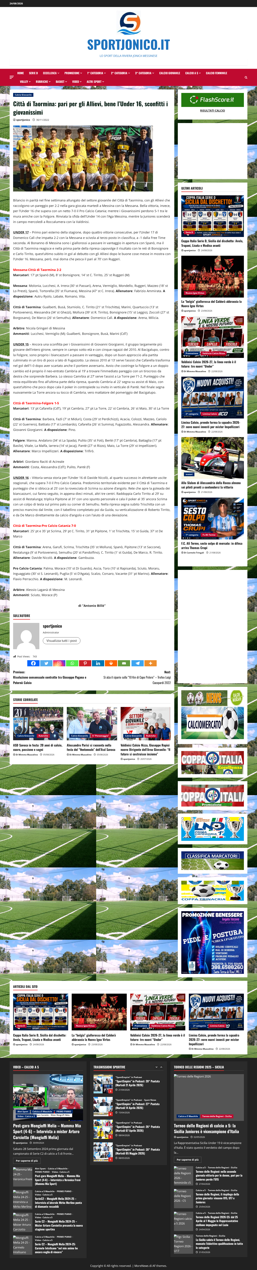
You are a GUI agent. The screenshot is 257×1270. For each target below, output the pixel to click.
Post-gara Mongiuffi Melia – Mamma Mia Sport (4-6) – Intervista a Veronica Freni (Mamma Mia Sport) (22, 1177)
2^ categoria (119, 73)
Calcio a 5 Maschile (42, 1111)
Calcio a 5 (191, 73)
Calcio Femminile (216, 73)
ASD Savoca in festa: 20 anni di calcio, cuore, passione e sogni (37, 747)
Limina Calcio (210, 413)
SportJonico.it (128, 44)
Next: (137, 677)
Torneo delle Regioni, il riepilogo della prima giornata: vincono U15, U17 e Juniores (183, 1198)
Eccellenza (50, 73)
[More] (150, 663)
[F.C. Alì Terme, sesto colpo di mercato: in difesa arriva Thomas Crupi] (212, 518)
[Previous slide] (156, 1067)
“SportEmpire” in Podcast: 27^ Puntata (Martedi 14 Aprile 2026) (103, 1083)
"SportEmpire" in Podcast (128, 1077)
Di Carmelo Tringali (194, 552)
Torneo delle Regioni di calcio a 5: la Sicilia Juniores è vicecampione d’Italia (206, 1128)
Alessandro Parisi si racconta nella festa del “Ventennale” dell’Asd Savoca (91, 747)
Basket (60, 81)
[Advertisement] (212, 151)
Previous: (49, 677)
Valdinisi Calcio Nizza (213, 353)
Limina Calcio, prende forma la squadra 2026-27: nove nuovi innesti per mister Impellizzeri (210, 424)
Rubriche (42, 81)
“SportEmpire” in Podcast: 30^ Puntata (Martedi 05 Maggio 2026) (103, 1129)
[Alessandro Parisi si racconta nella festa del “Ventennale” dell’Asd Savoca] (92, 724)
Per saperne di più (28, 1161)
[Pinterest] (85, 663)
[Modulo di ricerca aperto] (246, 77)
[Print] (111, 663)
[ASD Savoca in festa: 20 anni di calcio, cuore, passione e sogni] (38, 724)
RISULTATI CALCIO (212, 111)
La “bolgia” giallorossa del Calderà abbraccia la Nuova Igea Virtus (211, 303)
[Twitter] (46, 663)
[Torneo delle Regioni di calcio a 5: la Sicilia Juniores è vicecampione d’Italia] (209, 1097)
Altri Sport (94, 81)
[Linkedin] (98, 663)
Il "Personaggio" (100, 735)
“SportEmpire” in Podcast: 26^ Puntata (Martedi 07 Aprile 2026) (103, 1106)
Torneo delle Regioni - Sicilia (217, 1116)
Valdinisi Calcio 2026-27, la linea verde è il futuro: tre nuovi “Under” (208, 364)
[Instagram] (59, 663)
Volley (24, 81)
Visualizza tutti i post (62, 641)
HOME (20, 73)
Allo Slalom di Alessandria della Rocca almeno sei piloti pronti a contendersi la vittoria (211, 484)
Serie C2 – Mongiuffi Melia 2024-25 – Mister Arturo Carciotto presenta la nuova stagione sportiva (22, 1222)
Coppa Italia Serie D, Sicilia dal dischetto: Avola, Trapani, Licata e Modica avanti (212, 243)
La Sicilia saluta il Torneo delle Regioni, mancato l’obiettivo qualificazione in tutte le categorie (183, 1244)
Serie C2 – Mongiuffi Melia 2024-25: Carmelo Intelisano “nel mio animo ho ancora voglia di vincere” (22, 1245)
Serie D (33, 73)
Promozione (72, 73)
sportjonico (23, 119)
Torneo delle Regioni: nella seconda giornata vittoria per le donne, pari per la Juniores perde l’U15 (183, 1175)
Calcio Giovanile (169, 73)
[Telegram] (137, 663)
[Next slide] (161, 1067)
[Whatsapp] (72, 663)
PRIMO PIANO (63, 1111)
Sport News (150, 1077)
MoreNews (141, 1266)
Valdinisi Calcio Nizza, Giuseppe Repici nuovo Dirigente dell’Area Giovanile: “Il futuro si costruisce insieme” (145, 749)
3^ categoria (143, 73)
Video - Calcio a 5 (26, 1116)
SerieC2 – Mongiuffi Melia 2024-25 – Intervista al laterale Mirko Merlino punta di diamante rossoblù (22, 1199)
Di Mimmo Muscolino (27, 754)
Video (75, 81)
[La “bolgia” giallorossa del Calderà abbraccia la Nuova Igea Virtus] (212, 277)
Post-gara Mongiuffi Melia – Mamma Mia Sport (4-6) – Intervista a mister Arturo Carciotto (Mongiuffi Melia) (47, 1131)
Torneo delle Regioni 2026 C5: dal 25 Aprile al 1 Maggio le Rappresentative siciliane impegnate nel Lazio (183, 1221)
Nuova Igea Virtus (195, 292)
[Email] (124, 663)
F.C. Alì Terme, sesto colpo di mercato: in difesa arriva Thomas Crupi (211, 545)
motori (189, 474)
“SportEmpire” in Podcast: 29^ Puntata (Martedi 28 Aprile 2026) (103, 1152)
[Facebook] (33, 663)
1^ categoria (95, 73)
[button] (12, 77)
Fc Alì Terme (209, 534)
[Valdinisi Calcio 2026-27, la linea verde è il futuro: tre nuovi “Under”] (212, 337)
